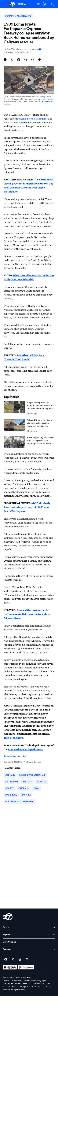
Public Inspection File (41, 984)
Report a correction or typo (15, 756)
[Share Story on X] (11, 59)
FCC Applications (9, 987)
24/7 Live (22, 4)
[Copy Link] (39, 59)
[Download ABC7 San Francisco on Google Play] (26, 967)
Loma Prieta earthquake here (25, 749)
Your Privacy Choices (24, 978)
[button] (4, 4)
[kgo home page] (7, 916)
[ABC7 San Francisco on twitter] (13, 959)
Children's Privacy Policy (12, 981)
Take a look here (13, 737)
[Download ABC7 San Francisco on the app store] (10, 967)
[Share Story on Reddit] (18, 59)
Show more (46, 101)
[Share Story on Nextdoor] (25, 59)
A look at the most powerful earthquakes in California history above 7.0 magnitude (27, 614)
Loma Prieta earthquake (33, 118)
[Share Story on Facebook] (5, 59)
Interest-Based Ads (22, 984)
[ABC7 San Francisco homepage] (11, 4)
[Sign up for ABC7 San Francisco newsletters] (27, 959)
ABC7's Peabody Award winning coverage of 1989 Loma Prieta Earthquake (27, 507)
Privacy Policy (8, 978)
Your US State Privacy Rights (35, 981)
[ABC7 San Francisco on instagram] (20, 959)
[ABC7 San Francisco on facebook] (6, 959)
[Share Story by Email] (32, 59)
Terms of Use (8, 984)
